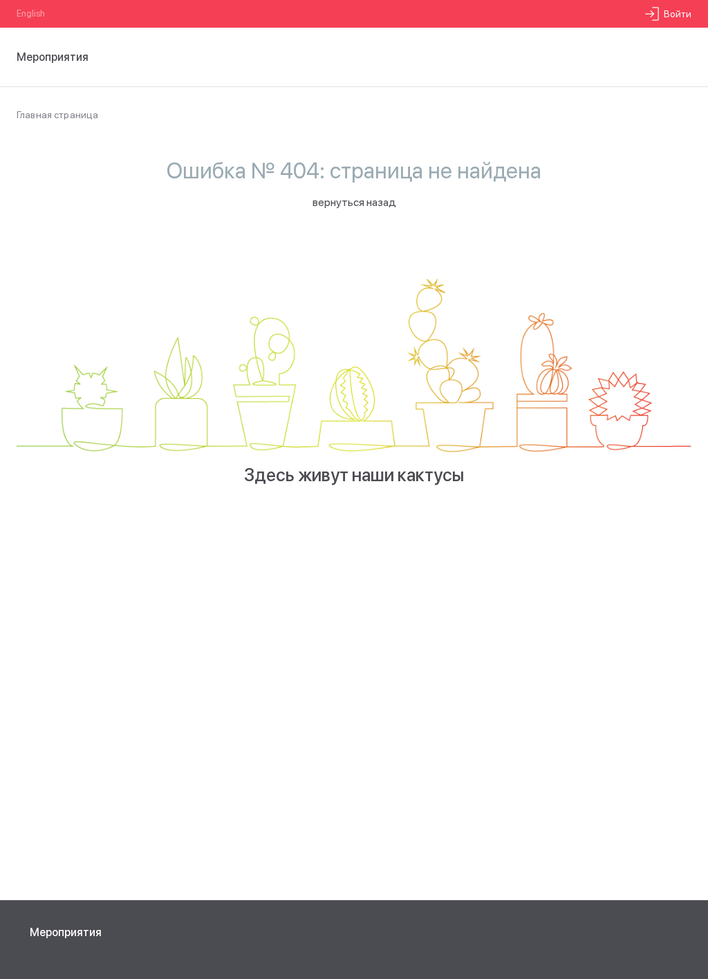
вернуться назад (354, 202)
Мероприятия (66, 932)
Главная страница (57, 114)
